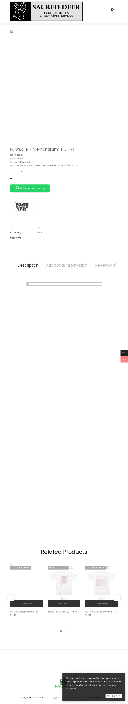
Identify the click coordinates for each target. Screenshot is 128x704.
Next (117, 598)
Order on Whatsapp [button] (32, 188)
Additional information (67, 265)
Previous (11, 598)
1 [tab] (61, 631)
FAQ (24, 697)
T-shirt (39, 232)
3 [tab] (66, 631)
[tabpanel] (26, 591)
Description (28, 265)
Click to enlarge (113, 35)
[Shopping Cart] (109, 11)
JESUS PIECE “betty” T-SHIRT (63, 611)
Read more (27, 603)
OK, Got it (113, 696)
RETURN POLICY (37, 697)
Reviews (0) (106, 265)
